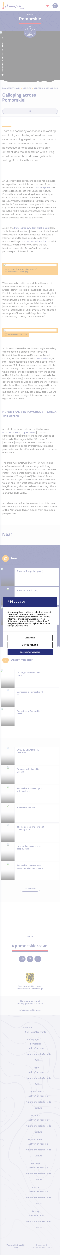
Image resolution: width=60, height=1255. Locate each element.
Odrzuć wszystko (30, 644)
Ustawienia (30, 637)
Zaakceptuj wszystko (30, 652)
